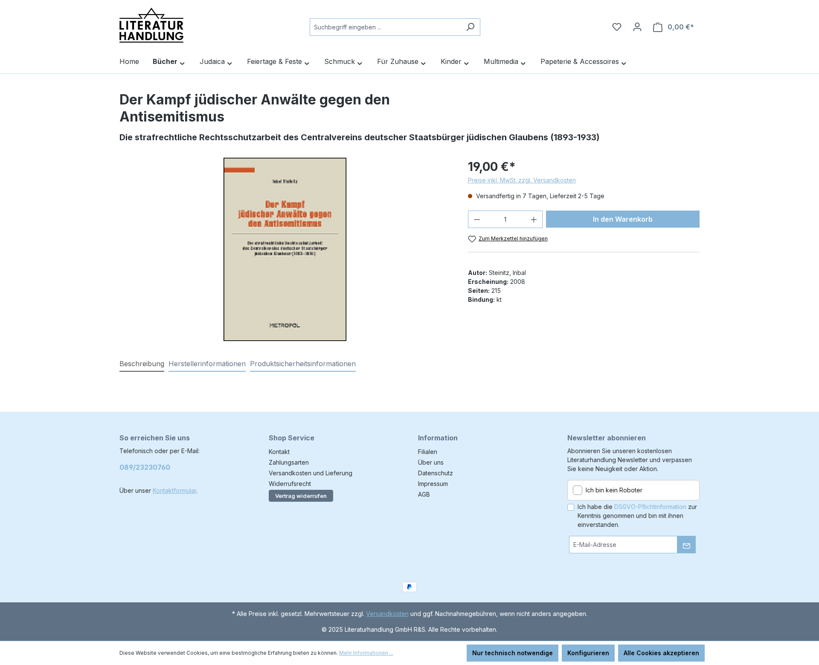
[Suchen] (470, 27)
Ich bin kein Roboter (614, 490)
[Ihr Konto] (637, 26)
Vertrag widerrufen (301, 495)
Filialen (427, 451)
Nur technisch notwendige (512, 652)
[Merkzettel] (617, 26)
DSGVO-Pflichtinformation (650, 506)
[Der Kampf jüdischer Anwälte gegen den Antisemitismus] (285, 249)
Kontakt (279, 451)
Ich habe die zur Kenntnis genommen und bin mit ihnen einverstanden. (637, 515)
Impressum (433, 483)
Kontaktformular (174, 490)
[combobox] (385, 27)
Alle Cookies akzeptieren (661, 652)
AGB (424, 494)
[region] (285, 249)
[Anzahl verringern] (477, 219)
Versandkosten (387, 613)
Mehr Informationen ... (366, 653)
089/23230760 (144, 467)
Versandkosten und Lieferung (310, 473)
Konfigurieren (588, 652)
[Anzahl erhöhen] (534, 219)
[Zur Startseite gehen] (151, 25)
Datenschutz (435, 473)
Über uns (431, 462)
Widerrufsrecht (290, 483)
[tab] (141, 364)
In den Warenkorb (623, 219)
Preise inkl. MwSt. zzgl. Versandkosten (522, 180)
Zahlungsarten (289, 462)
